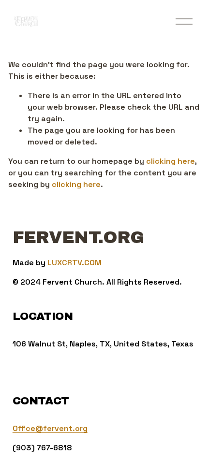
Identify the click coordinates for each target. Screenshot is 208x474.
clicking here (170, 161)
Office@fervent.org (50, 428)
